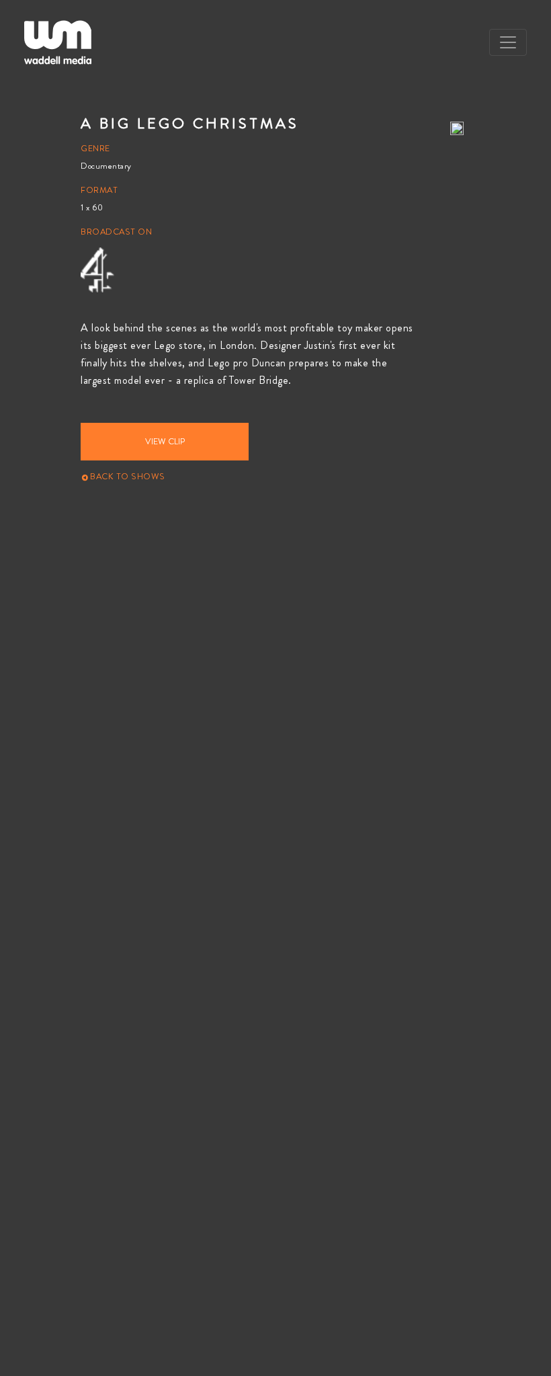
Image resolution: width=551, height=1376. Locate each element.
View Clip (165, 442)
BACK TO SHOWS (126, 477)
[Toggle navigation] (508, 42)
